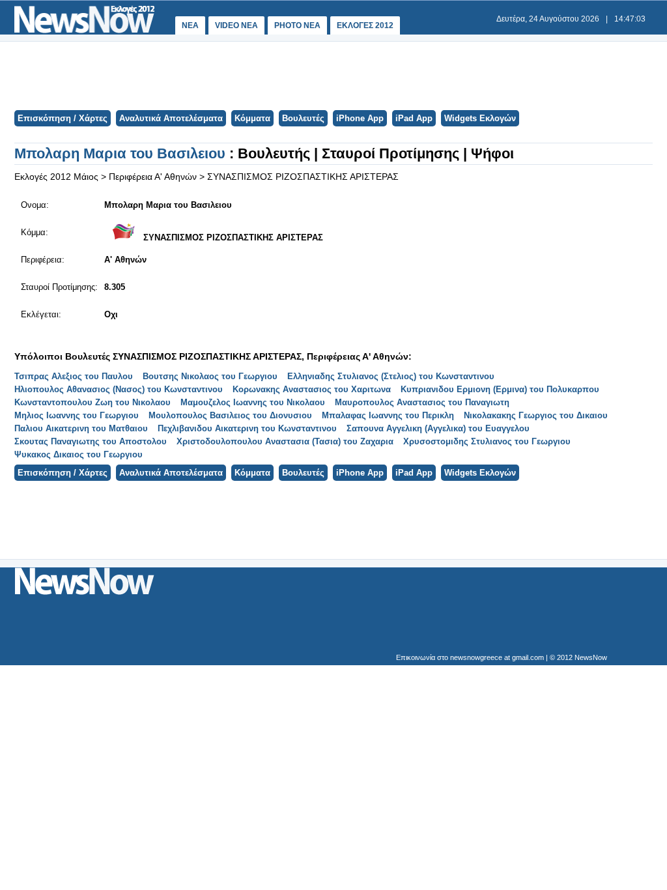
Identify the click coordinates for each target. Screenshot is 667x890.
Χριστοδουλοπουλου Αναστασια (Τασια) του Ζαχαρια (285, 441)
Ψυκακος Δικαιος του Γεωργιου (78, 454)
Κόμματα (252, 118)
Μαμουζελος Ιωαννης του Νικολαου (252, 402)
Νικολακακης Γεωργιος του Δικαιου (536, 415)
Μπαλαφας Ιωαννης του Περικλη (388, 415)
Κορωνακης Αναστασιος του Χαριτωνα (312, 389)
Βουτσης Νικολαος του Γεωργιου (210, 376)
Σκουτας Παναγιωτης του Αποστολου (90, 441)
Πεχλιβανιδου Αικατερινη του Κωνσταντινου (247, 428)
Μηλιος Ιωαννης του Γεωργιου (76, 415)
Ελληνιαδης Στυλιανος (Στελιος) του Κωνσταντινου (390, 376)
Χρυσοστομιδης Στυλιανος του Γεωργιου (487, 441)
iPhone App (360, 118)
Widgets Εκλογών (480, 118)
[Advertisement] (333, 74)
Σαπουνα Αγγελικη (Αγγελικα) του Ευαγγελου (438, 428)
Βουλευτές (303, 118)
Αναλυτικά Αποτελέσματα (171, 118)
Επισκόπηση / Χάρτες (62, 118)
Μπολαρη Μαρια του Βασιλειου (121, 153)
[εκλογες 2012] (84, 30)
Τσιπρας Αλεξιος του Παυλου (73, 376)
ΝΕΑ (190, 25)
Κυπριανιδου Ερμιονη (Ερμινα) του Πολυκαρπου (500, 389)
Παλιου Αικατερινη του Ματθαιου (81, 428)
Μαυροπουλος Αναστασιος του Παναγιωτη (422, 402)
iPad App (414, 118)
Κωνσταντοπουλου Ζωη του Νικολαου (92, 402)
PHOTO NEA (297, 25)
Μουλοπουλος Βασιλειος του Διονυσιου (230, 415)
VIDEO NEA (236, 25)
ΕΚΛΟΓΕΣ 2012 (365, 25)
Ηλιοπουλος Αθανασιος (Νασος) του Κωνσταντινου (118, 389)
